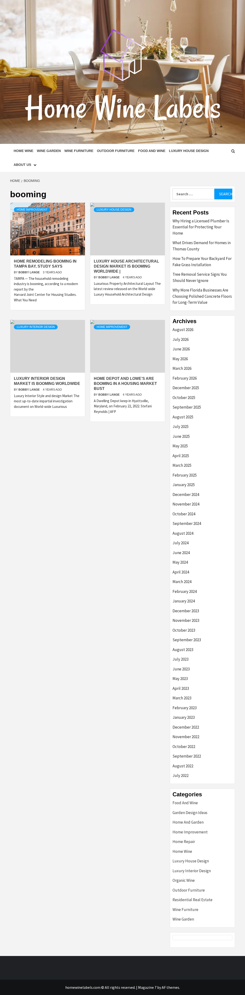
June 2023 (181, 669)
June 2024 (181, 552)
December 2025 (186, 387)
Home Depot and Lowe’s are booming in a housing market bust (125, 384)
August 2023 (183, 649)
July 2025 (181, 426)
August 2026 (183, 329)
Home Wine (23, 151)
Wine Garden (49, 151)
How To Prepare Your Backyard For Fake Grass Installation (202, 261)
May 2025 (180, 446)
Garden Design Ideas (190, 812)
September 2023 (187, 639)
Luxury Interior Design (36, 327)
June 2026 (181, 349)
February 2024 (185, 591)
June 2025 (181, 436)
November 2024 (186, 504)
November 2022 (186, 736)
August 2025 (183, 417)
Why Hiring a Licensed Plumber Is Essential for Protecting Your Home (201, 227)
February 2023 (185, 707)
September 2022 (187, 756)
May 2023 (180, 678)
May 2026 (180, 358)
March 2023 (182, 698)
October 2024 (184, 514)
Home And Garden (188, 822)
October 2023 (184, 630)
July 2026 (181, 339)
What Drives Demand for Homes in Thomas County (202, 246)
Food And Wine (151, 151)
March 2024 (182, 581)
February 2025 (185, 475)
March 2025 (182, 465)
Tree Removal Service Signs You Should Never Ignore (200, 277)
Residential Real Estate (192, 899)
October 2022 (184, 746)
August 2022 (183, 766)
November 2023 (186, 620)
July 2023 (181, 659)
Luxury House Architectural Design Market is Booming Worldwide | (126, 266)
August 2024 (183, 533)
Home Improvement (32, 209)
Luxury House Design (189, 151)
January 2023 (184, 717)
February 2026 (185, 378)
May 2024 (180, 562)
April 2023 (181, 688)
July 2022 (181, 775)
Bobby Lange (29, 272)
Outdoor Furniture (115, 151)
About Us (22, 165)
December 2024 (186, 494)
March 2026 (182, 368)
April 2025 (181, 455)
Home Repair (184, 841)
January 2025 (184, 484)
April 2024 (181, 572)
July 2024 (181, 542)
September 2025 (187, 407)
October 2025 (184, 397)
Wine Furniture (78, 151)
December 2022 (186, 727)
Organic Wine (184, 880)
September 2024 (187, 523)
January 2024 (184, 601)
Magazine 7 (147, 987)
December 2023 (186, 610)
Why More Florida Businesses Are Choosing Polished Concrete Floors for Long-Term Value (202, 296)
